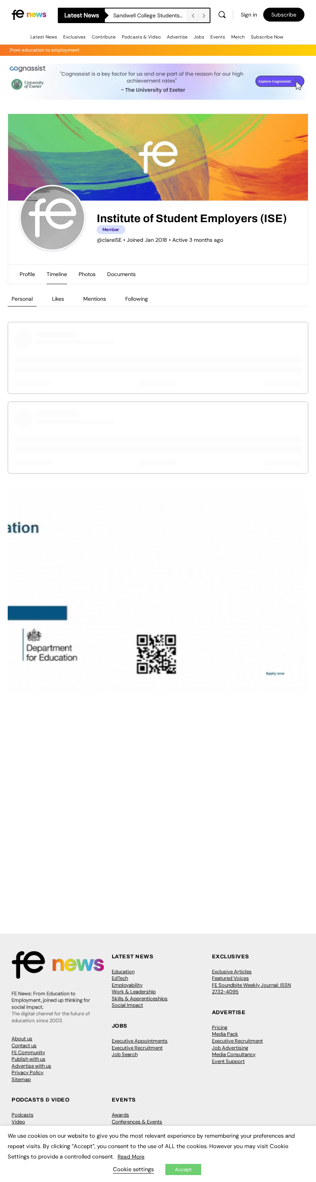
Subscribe (283, 14)
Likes (58, 298)
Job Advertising (230, 1048)
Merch (238, 37)
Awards (120, 1115)
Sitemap (21, 1079)
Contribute (104, 37)
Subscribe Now (267, 37)
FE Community (28, 1052)
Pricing (219, 1027)
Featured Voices (230, 978)
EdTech (120, 978)
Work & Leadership (134, 991)
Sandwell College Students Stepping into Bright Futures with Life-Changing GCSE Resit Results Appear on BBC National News (150, 15)
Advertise (177, 37)
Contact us (24, 1045)
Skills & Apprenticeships (140, 998)
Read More (131, 1156)
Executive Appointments (140, 1041)
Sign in (249, 14)
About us (22, 1038)
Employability (127, 985)
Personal (22, 298)
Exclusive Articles (232, 971)
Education (123, 971)
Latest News (43, 37)
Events (217, 37)
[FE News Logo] (29, 14)
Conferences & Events (137, 1121)
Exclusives (74, 37)
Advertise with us (31, 1066)
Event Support (228, 1061)
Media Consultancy (233, 1054)
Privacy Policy (28, 1072)
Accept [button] (183, 1169)
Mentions (94, 298)
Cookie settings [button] (133, 1169)
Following (136, 298)
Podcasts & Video (141, 37)
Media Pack (225, 1034)
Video (18, 1121)
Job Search (125, 1054)
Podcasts (23, 1115)
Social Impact (127, 1005)
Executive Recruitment (137, 1048)
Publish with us (28, 1059)
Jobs (199, 37)
